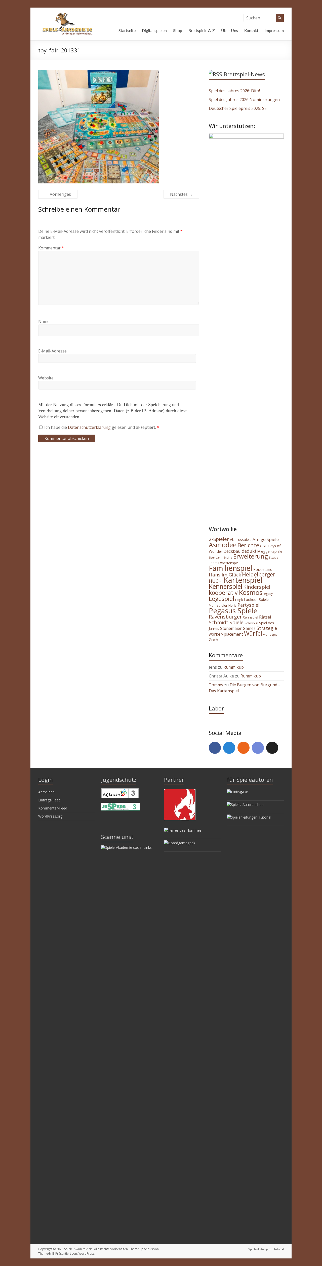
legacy (268, 594)
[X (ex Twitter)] (272, 748)
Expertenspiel (228, 563)
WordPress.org (50, 816)
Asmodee (222, 544)
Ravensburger (225, 616)
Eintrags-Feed (49, 800)
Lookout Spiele (256, 599)
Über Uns (229, 31)
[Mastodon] (229, 748)
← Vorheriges (58, 194)
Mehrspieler (218, 605)
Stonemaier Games (238, 628)
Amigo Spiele (266, 539)
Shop (177, 31)
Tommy (216, 685)
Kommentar (51, 248)
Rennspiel (250, 617)
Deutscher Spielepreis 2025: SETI (240, 108)
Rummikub (233, 667)
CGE (263, 546)
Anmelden (46, 792)
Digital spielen (154, 31)
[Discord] (258, 748)
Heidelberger (258, 574)
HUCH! (216, 581)
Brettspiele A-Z (201, 31)
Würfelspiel (270, 634)
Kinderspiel (256, 586)
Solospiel (251, 623)
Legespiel (221, 599)
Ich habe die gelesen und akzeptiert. (101, 427)
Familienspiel (230, 568)
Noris (232, 605)
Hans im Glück (225, 574)
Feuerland (262, 569)
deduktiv (251, 551)
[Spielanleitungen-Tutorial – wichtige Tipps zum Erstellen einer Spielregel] (249, 817)
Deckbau (232, 551)
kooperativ (223, 593)
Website (46, 378)
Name (44, 321)
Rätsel (265, 617)
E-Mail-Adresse (52, 351)
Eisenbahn (215, 557)
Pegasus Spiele (233, 610)
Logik (239, 600)
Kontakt (251, 31)
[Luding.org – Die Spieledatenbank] (237, 792)
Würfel (253, 633)
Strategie (267, 628)
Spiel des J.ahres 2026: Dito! (234, 90)
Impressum (274, 31)
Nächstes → (181, 194)
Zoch (213, 639)
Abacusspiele (241, 539)
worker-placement (226, 634)
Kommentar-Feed (52, 808)
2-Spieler (219, 539)
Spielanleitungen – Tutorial (266, 1249)
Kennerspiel (225, 586)
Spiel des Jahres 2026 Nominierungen (244, 99)
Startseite (127, 31)
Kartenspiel (243, 580)
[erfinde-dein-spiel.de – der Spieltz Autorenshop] (245, 804)
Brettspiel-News (244, 74)
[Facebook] (215, 748)
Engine (227, 557)
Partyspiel (248, 605)
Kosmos (250, 592)
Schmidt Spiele (226, 622)
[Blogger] (243, 748)
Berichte (248, 545)
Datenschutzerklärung (90, 427)
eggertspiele (271, 551)
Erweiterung (250, 556)
